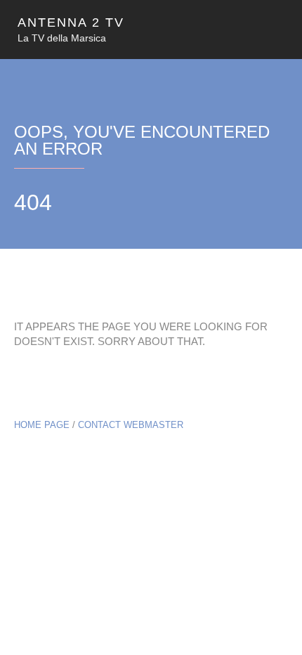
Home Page (42, 425)
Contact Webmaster (130, 425)
